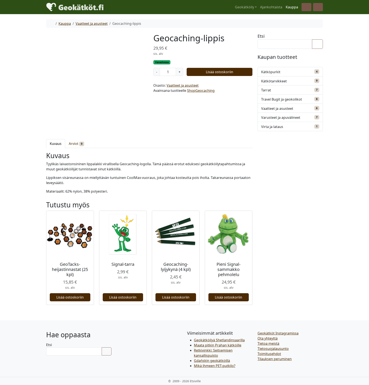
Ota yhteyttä (268, 338)
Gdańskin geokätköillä (212, 360)
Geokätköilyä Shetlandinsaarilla (219, 340)
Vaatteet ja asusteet (92, 23)
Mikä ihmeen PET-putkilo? (214, 365)
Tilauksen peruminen (275, 359)
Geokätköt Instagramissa (278, 333)
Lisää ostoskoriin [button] (70, 297)
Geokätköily (244, 7)
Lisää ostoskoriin (219, 72)
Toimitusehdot (269, 353)
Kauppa (292, 7)
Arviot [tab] (75, 143)
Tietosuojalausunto (273, 348)
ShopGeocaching (201, 90)
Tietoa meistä (268, 343)
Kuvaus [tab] (56, 143)
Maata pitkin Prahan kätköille (217, 345)
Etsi (261, 36)
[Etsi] (317, 44)
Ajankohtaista (271, 7)
